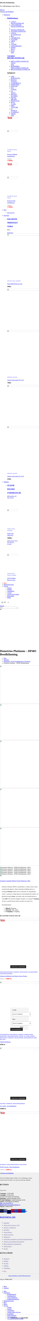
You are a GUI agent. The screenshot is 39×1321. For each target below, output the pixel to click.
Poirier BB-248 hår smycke (14, 284)
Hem (5, 1291)
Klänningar (7, 14)
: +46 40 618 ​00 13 (6, 1203)
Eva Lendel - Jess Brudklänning (8, 1106)
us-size (14, 1010)
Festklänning (3, 1036)
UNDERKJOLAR (14, 493)
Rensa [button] (21, 1027)
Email (18, 881)
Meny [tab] (5, 1286)
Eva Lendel (2, 1103)
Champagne (20, 1034)
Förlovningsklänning (13, 1036)
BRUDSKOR (11, 212)
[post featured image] (22, 235)
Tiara (13, 280)
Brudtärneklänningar (13, 1299)
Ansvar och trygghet (13, 594)
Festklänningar (11, 1296)
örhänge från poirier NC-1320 (15, 476)
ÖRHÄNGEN (12, 223)
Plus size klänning (33, 971)
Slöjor (13, 528)
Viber (28, 881)
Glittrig (21, 1036)
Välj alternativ (16, 1029)
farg (13, 1019)
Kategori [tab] (6, 1288)
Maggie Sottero (24, 971)
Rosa (4, 1039)
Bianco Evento (11, 573)
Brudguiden (10, 596)
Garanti (9, 593)
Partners (9, 589)
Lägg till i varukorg (19, 1318)
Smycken (6, 215)
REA (5, 583)
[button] (2, 606)
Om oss (6, 586)
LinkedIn (8, 881)
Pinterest (14, 881)
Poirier (9, 528)
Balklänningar (12, 18)
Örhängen (9, 377)
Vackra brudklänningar (6, 973)
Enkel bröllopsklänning (6, 971)
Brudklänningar (11, 1294)
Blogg (9, 597)
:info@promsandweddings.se (10, 1205)
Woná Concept (23, 1164)
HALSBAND (12, 219)
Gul (24, 1036)
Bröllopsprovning (9, 584)
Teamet (9, 588)
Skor (5, 210)
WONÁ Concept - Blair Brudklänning (10, 1167)
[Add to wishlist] (35, 922)
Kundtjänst (10, 1314)
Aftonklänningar (4, 1034)
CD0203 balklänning (5, 1042)
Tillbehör (18, 280)
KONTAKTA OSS (7, 1217)
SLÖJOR (10, 485)
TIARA (10, 226)
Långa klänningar (18, 1037)
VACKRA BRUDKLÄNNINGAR (15, 57)
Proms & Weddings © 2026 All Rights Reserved (19, 1275)
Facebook (3, 881)
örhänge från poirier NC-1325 (15, 380)
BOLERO (11, 489)
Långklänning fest (28, 1037)
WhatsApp (24, 881)
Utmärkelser (10, 591)
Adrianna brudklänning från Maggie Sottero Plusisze (13, 976)
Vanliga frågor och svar (14, 1312)
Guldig (27, 1036)
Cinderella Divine (28, 1034)
